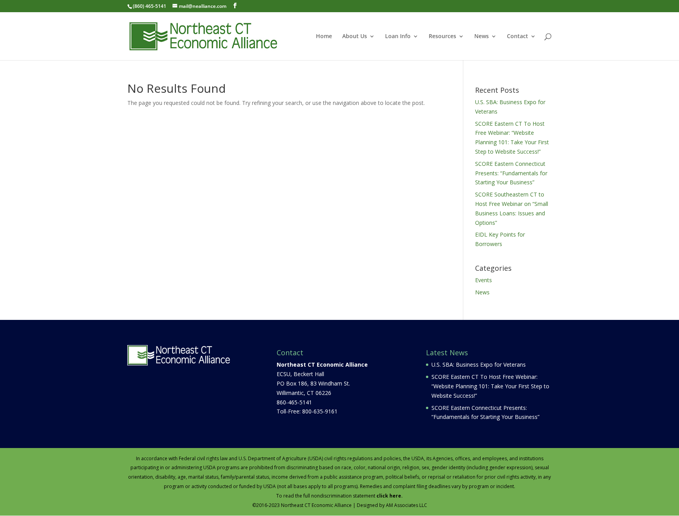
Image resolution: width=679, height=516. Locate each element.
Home (324, 36)
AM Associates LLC (406, 505)
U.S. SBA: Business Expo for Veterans (478, 364)
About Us (354, 36)
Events (483, 280)
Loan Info (398, 36)
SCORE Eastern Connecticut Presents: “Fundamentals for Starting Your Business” (511, 173)
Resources (442, 36)
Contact (517, 36)
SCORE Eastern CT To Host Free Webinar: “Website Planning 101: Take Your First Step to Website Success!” (490, 386)
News (481, 36)
